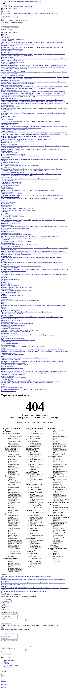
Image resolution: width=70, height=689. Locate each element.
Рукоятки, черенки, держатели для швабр (26, 134)
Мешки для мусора (34, 381)
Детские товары (6, 256)
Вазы (2, 302)
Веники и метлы (39, 133)
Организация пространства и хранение (13, 354)
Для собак (11, 284)
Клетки (8, 287)
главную (28, 422)
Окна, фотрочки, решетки (57, 220)
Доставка (32, 1)
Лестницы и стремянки (44, 113)
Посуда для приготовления (9, 98)
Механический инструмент (37, 126)
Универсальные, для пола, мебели (57, 248)
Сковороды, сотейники (24, 103)
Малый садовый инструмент (29, 179)
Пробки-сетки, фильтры (58, 67)
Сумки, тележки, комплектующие (11, 129)
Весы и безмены (14, 223)
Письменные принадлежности (41, 274)
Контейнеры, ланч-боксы (42, 77)
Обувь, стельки (5, 207)
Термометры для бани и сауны (10, 215)
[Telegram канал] (16, 591)
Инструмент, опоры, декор (25, 198)
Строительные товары (8, 124)
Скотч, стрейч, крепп (17, 382)
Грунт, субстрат (5, 152)
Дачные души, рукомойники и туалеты (13, 154)
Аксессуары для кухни (8, 63)
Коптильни (4, 149)
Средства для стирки (7, 243)
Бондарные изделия (18, 216)
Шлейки (16, 279)
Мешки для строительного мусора (56, 126)
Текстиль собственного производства (12, 39)
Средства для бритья (49, 335)
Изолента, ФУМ (18, 113)
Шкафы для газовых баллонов (37, 170)
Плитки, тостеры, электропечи (42, 226)
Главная (3, 391)
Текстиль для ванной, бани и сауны (12, 49)
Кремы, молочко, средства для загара (12, 346)
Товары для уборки (7, 131)
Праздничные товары (7, 366)
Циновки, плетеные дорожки (10, 318)
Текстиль (36, 389)
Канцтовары (4, 272)
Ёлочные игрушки (47, 371)
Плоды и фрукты (20, 312)
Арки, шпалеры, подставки (9, 174)
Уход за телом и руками (8, 345)
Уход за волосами (6, 341)
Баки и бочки (5, 139)
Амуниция (4, 277)
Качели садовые (18, 169)
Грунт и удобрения (6, 151)
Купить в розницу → (60, 579)
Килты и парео (12, 50)
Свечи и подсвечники (7, 322)
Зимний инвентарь (6, 157)
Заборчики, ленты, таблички (27, 174)
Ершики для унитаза (39, 251)
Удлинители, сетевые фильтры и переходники (45, 236)
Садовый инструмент (7, 177)
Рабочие (13, 116)
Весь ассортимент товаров (9, 583)
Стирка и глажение (7, 119)
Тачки (13, 183)
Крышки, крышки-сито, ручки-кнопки (43, 100)
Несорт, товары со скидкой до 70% (11, 387)
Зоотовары (4, 276)
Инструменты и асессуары (9, 333)
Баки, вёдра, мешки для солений (11, 86)
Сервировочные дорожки (53, 59)
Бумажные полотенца (7, 330)
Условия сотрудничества (21, 1)
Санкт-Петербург (8, 1)
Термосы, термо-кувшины (9, 78)
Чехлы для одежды (22, 364)
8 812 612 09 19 (6, 599)
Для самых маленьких (7, 262)
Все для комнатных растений (10, 197)
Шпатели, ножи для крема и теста (24, 83)
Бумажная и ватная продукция (10, 328)
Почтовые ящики (6, 118)
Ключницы (20, 313)
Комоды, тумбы (47, 350)
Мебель (3, 348)
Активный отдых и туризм (9, 144)
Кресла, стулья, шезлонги (31, 169)
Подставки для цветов (53, 198)
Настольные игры (50, 146)
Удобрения (14, 152)
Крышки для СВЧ (13, 93)
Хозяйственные (5, 116)
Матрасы (10, 44)
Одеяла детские (37, 54)
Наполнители (16, 295)
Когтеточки (14, 287)
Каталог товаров (11, 391)
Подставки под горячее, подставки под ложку (38, 72)
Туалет (3, 294)
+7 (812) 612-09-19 (6, 6)
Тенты (9, 187)
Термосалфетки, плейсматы (9, 73)
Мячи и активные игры (37, 146)
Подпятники (35, 351)
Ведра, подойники (15, 139)
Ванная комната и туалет (8, 249)
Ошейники (4, 279)
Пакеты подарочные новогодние (19, 373)
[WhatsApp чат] (26, 591)
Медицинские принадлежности (18, 381)
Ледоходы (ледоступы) (8, 159)
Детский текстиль (6, 52)
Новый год (4, 369)
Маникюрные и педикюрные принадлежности (15, 335)
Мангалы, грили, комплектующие (24, 149)
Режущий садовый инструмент (48, 179)
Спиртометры (42, 88)
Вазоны (3, 198)
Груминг (3, 280)
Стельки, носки (22, 208)
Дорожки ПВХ (5, 317)
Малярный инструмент (21, 126)
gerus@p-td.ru (5, 609)
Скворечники (14, 175)
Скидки (9, 20)
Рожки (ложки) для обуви (9, 210)
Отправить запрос (6, 654)
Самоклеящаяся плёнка (57, 305)
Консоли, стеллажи (58, 350)
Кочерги (10, 149)
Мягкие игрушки (58, 262)
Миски (10, 101)
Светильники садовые (25, 175)
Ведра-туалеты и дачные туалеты (11, 156)
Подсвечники (5, 323)
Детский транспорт (18, 269)
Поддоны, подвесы (39, 198)
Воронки (3, 91)
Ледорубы (42, 159)
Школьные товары (20, 271)
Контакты (38, 1)
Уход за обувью (21, 210)
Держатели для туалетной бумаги (22, 251)
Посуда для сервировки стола (10, 106)
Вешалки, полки (12, 220)
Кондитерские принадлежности (11, 80)
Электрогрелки (41, 238)
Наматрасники (17, 44)
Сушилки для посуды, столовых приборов (14, 68)
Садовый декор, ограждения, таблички (13, 172)
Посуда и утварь (24, 389)
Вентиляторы (5, 223)
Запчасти (3, 384)
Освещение (4, 230)
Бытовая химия (5, 239)
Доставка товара (32, 579)
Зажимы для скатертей (8, 72)
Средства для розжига (54, 149)
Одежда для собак (6, 292)
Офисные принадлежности (22, 274)
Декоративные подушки (26, 47)
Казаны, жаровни (6, 100)
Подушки (4, 44)
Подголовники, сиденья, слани (39, 220)
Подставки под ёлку (35, 373)
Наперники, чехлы (28, 44)
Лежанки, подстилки (25, 287)
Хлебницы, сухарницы (24, 78)
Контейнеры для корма (8, 290)
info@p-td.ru (16, 6)
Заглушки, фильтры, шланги (55, 251)
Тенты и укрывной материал (10, 185)
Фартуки (9, 60)
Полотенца (4, 50)
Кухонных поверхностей (25, 248)
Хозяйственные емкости (8, 137)
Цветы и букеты (47, 312)
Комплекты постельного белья (10, 42)
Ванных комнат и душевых (9, 248)
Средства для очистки (7, 180)
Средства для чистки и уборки (10, 246)
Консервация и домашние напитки (11, 85)
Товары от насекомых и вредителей (12, 193)
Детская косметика (6, 331)
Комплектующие (6, 183)
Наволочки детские (26, 54)
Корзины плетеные (13, 162)
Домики (3, 287)
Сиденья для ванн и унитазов (22, 254)
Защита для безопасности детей (36, 521)
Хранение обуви (11, 364)
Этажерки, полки (10, 353)
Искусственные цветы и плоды (10, 310)
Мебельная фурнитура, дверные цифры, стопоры (16, 351)
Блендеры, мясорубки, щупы (10, 226)
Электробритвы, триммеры (27, 238)
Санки (54, 269)
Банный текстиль (6, 216)
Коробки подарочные (7, 377)
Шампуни (15, 343)
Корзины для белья (29, 121)
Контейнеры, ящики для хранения (38, 361)
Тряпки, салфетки (63, 134)
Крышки (34, 88)
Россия (6, 663)
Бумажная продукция (7, 274)
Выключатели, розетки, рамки (10, 236)
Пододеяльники (25, 42)
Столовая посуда (61, 108)
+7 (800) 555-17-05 (18, 588)
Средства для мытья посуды (22, 241)
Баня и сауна (5, 211)
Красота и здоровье (7, 327)
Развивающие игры (7, 264)
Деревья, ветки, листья (8, 312)
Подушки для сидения (57, 47)
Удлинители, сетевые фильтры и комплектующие (16, 234)
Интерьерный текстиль (8, 45)
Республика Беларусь (11, 665)
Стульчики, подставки (8, 271)
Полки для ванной (6, 254)
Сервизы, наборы (50, 108)
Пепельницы (17, 320)
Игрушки (4, 261)
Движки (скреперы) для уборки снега (27, 159)
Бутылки (3, 77)
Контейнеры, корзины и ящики (10, 359)
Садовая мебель (5, 167)
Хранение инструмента (33, 128)
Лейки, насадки (5, 190)
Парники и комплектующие (9, 164)
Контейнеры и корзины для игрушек (12, 266)
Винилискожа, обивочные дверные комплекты (15, 305)
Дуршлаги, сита (24, 91)
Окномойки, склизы (7, 134)
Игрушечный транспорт (35, 262)
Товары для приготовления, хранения (41, 382)
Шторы (16, 47)
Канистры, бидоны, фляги (29, 139)
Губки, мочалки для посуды (53, 133)
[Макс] (34, 591)
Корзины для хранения (56, 361)
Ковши (40, 139)
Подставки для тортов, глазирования (46, 82)
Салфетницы (57, 72)
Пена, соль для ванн (38, 346)
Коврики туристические (21, 146)
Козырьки (4, 162)
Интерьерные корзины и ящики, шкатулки (14, 361)
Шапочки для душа (29, 340)
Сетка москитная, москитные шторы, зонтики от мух (17, 195)
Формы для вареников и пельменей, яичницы (46, 103)
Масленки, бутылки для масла (59, 77)
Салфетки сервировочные (58, 534)
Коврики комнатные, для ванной (20, 317)
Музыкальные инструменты (32, 266)
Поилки (29, 290)
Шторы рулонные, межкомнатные (14, 325)
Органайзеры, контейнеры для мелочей (13, 363)
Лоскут (29, 59)
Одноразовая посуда (47, 381)
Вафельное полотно (7, 59)
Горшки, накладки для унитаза (10, 257)
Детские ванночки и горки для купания (42, 257)
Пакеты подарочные (20, 377)
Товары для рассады (7, 192)
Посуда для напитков (17, 108)
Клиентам (4, 578)
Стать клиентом (21, 579)
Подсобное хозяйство (7, 231)
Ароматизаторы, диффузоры (9, 300)
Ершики (64, 133)
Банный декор (5, 213)
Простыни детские (12, 55)
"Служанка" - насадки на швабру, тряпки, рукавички (17, 133)
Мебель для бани (6, 218)
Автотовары (4, 113)
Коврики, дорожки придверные (41, 317)
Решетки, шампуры (41, 149)
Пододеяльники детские (50, 54)
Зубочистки (4, 381)
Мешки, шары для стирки (44, 121)
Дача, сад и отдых (6, 142)
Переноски (15, 292)
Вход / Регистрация (26, 6)
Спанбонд (4, 187)
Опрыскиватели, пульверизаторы (21, 190)
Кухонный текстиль (7, 57)
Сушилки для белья (12, 123)
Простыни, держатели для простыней (42, 42)
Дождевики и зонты (7, 203)
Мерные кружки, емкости (39, 93)
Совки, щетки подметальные (49, 134)
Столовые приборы (7, 110)
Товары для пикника (62, 146)
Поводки (10, 279)
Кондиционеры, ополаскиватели (26, 244)
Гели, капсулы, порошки (8, 244)
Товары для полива (7, 188)
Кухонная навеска (25, 93)
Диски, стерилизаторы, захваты (59, 86)
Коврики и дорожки (7, 315)
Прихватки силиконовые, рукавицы (39, 67)
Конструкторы (47, 262)
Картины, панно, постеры (9, 313)
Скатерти (64, 72)
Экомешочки (51, 88)
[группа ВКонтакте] (41, 591)
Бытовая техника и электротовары (11, 221)
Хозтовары (4, 111)
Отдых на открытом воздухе (9, 267)
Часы (2, 325)
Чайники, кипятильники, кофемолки (17, 228)
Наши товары (5, 581)
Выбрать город (5, 11)
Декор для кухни (6, 70)
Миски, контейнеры (7, 289)
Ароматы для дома (6, 299)
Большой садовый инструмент (10, 179)
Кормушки (18, 290)
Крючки (3, 364)
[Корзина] (24, 20)
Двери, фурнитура (23, 220)
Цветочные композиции (33, 312)
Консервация (5, 37)
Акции (48, 583)
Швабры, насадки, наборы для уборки (38, 136)
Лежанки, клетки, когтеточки (10, 285)
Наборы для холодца (42, 101)
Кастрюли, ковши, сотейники (21, 100)
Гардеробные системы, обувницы (11, 350)
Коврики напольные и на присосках (30, 253)
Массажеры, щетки (17, 340)
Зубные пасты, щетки (24, 331)
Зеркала (3, 308)
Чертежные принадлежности (60, 274)
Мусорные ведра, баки (58, 113)
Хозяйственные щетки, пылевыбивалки (13, 136)
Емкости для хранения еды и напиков (12, 75)
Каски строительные (7, 126)
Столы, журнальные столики (49, 351)
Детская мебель (25, 257)
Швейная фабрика (14, 576)
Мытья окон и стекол (40, 248)
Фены (17, 238)
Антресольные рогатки (8, 358)
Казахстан (7, 667)
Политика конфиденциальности (43, 576)
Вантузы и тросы (6, 251)
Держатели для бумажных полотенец (12, 65)
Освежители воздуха (7, 241)
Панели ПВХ (46, 305)
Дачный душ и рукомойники (31, 156)
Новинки (4, 20)
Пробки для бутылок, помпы (39, 95)
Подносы (50, 93)
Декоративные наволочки (42, 47)
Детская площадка (6, 269)
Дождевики (4, 205)
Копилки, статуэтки (7, 320)
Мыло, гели (27, 346)
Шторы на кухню (18, 60)
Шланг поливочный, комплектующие (44, 190)
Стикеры (3, 307)
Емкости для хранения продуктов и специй (20, 77)
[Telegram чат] (5, 591)
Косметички (4, 336)
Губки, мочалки (5, 340)
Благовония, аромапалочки (27, 300)
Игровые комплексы (21, 262)
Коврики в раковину (51, 65)
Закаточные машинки (7, 88)
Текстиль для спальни (7, 40)
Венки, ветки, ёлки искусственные (12, 371)
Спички (26, 382)
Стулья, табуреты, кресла (61, 499)
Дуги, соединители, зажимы (9, 165)
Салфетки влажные (21, 330)
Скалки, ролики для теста (56, 95)
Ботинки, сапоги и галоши (9, 208)
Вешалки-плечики (41, 358)
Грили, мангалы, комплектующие (11, 147)
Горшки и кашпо (11, 198)
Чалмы (20, 50)
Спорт (31, 389)
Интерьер (4, 297)
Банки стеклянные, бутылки (30, 86)
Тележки (18, 183)
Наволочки (57, 42)
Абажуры (4, 220)
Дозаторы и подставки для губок (34, 65)
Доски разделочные (13, 91)
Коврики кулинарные (7, 82)
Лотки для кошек (6, 295)
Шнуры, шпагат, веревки (26, 141)
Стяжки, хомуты (20, 128)
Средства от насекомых (55, 195)
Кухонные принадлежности (9, 90)
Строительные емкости (8, 128)
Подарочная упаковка (7, 376)
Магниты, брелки (35, 305)
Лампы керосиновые (29, 113)
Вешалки (3, 356)
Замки (11, 113)
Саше (37, 300)
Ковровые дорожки (57, 317)
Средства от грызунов (41, 195)
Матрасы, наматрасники (25, 55)
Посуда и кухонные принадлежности (12, 62)
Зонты (10, 205)
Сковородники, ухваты (8, 96)
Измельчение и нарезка (36, 91)
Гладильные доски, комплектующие (12, 121)
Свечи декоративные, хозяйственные (21, 323)
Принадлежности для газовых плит (19, 95)
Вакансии (23, 576)
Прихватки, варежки (38, 59)
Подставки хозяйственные (19, 67)
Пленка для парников (31, 165)
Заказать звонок (5, 623)
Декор (2, 303)
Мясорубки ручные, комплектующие (23, 101)
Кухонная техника (6, 225)
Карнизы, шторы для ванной (10, 253)
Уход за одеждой (32, 210)
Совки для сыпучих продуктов (25, 96)
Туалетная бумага (32, 330)
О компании (5, 576)
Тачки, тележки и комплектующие (11, 182)
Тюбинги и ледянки (62, 269)
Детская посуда (5, 108)
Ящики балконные (14, 571)
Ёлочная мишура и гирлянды (32, 371)
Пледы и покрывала (7, 47)
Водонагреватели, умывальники (11, 233)
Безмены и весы (44, 86)
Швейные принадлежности (9, 141)
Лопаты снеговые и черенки (54, 159)
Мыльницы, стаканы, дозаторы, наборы (54, 253)
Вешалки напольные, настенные (25, 358)
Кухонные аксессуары (26, 226)
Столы (26, 170)
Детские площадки (6, 169)
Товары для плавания (7, 146)
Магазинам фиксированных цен (15, 584)
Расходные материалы (7, 379)
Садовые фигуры (41, 174)
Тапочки (30, 208)
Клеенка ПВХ (19, 72)
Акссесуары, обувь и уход (9, 202)
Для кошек (4, 284)
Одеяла (63, 42)
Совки (23, 295)
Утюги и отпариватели (8, 238)
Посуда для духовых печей (57, 101)
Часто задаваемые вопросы (45, 579)
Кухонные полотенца (20, 59)
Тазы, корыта (47, 139)
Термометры (26, 129)
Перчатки (4, 114)
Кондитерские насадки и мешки (24, 82)
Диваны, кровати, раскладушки (32, 350)
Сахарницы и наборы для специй (34, 108)
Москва (6, 662)
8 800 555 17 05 (6, 602)
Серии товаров (22, 583)
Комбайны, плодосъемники (23, 88)
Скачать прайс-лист (33, 583)
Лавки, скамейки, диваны (47, 169)
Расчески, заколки (6, 343)
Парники (21, 165)
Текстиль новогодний (18, 374)
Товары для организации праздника (12, 368)
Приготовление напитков (9, 103)
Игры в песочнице (30, 269)
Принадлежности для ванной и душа (12, 338)
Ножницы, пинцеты (36, 335)
